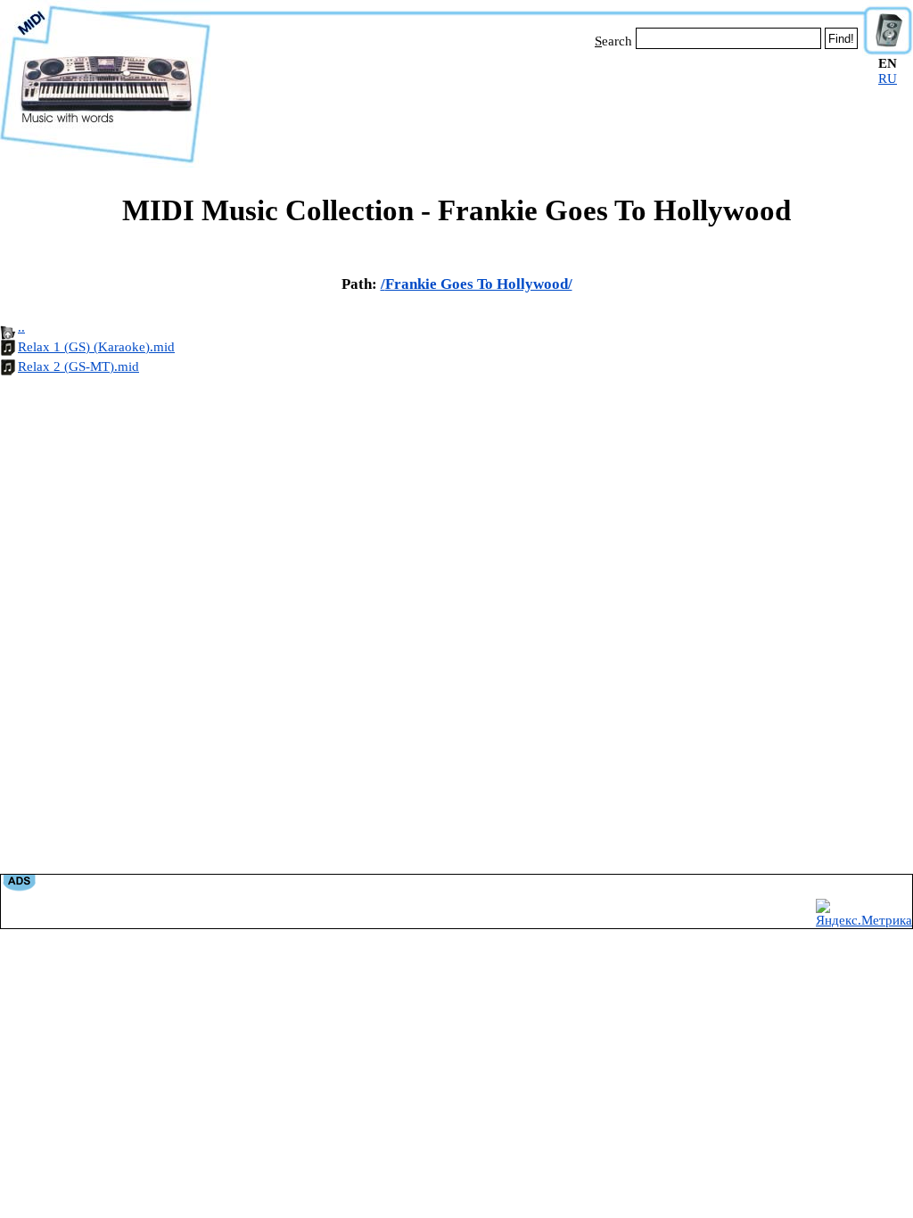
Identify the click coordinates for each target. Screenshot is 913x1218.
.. (21, 327)
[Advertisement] (536, 105)
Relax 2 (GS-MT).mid (78, 366)
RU (887, 78)
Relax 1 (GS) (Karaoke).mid (96, 347)
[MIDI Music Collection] (105, 163)
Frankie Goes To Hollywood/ (478, 284)
